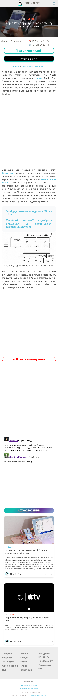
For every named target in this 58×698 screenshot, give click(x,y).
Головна (15, 66)
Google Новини (10, 665)
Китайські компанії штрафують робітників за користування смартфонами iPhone (29, 223)
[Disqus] (29, 399)
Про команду (45, 660)
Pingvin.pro (32, 3)
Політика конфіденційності (29, 688)
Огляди (24, 657)
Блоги (23, 665)
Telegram (7, 653)
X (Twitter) (8, 661)
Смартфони (26, 669)
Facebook (7, 657)
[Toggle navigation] (4, 4)
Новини (24, 653)
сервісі (38, 78)
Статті (23, 661)
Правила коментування (30, 359)
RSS (4, 669)
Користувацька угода (29, 686)
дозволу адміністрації (39, 695)
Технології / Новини (32, 66)
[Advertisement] (29, 136)
